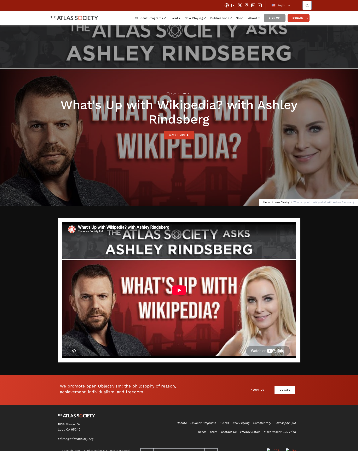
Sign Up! (275, 18)
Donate (298, 18)
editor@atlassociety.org (75, 439)
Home (266, 202)
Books (202, 431)
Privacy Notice (250, 431)
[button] (282, 5)
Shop (240, 18)
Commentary (262, 423)
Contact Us (229, 431)
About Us (257, 390)
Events (175, 18)
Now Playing (194, 18)
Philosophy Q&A (285, 423)
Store (213, 431)
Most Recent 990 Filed (280, 431)
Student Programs (149, 18)
